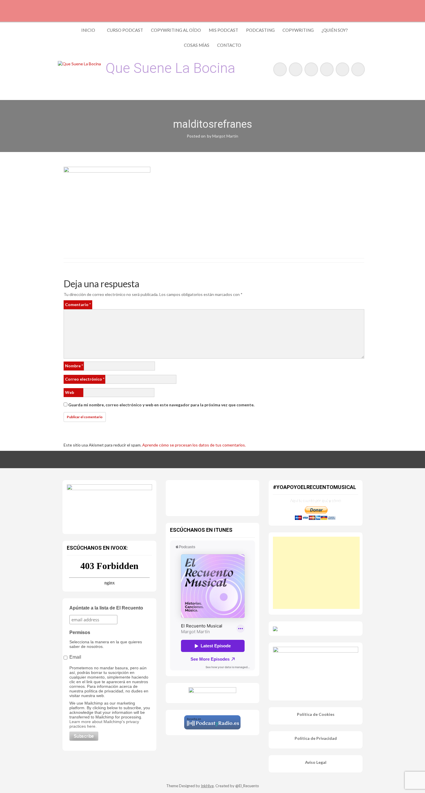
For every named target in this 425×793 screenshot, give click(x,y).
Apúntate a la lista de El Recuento (106, 607)
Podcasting (260, 30)
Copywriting (298, 30)
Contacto (229, 45)
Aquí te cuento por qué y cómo (315, 500)
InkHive (207, 785)
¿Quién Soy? (334, 30)
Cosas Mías (196, 45)
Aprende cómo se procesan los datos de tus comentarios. (194, 444)
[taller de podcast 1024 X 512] (109, 505)
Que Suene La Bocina (170, 68)
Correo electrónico (84, 379)
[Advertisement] (316, 573)
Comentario (78, 304)
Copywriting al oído (176, 30)
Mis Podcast (223, 30)
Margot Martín (225, 136)
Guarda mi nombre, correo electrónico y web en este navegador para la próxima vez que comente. (161, 404)
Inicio (88, 30)
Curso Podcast (125, 30)
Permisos (79, 632)
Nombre (74, 365)
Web (69, 392)
